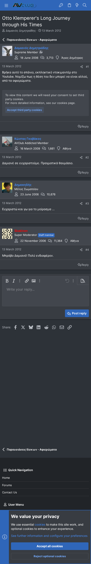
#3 (87, 203)
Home (6, 477)
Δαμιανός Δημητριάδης (21, 30)
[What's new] (77, 5)
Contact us (9, 492)
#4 (87, 249)
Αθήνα (67, 148)
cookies (40, 524)
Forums (7, 485)
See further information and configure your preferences (49, 535)
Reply (85, 126)
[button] (6, 5)
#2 (87, 157)
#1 (87, 66)
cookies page (66, 103)
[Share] (81, 67)
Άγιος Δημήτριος (72, 57)
